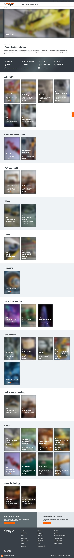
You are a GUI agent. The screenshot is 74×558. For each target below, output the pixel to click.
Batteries (22, 543)
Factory (61, 351)
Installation (56, 532)
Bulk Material (12, 68)
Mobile (10, 154)
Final (27, 119)
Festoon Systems (24, 533)
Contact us (46, 523)
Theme (26, 319)
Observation (45, 319)
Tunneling (39, 541)
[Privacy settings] (2, 556)
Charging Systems (24, 541)
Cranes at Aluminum (25, 442)
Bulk (26, 186)
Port (44, 61)
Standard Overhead (12, 441)
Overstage (9, 500)
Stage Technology (40, 538)
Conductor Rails (23, 532)
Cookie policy (52, 555)
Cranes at (61, 441)
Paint (42, 95)
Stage (44, 68)
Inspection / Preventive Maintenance (60, 535)
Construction (29, 61)
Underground (26, 218)
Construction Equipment (41, 546)
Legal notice (68, 555)
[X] (8, 551)
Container (12, 186)
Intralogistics (40, 535)
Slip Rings (22, 535)
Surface (10, 219)
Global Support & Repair (58, 538)
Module (61, 93)
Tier (7, 119)
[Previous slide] (5, 39)
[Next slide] (6, 39)
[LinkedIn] (5, 551)
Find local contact (9, 523)
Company (36, 4)
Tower (59, 468)
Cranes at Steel (44, 442)
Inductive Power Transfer (25, 540)
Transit (10, 255)
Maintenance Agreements (58, 541)
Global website (63, 555)
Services (32, 4)
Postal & (27, 351)
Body (25, 95)
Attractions (45, 64)
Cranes (39, 532)
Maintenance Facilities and (26, 254)
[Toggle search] (69, 4)
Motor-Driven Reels (24, 538)
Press (9, 93)
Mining (39, 543)
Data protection (57, 555)
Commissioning (56, 533)
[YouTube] (10, 551)
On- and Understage (28, 500)
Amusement (11, 319)
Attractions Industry (41, 540)
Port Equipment (40, 533)
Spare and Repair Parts (58, 543)
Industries (27, 4)
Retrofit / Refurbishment (58, 540)
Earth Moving (26, 151)
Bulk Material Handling (41, 545)
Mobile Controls (23, 546)
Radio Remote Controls (24, 545)
